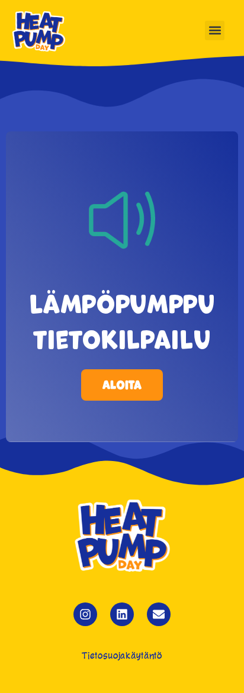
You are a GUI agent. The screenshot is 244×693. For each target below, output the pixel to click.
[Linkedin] (122, 614)
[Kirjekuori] (159, 614)
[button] (214, 30)
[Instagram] (85, 614)
